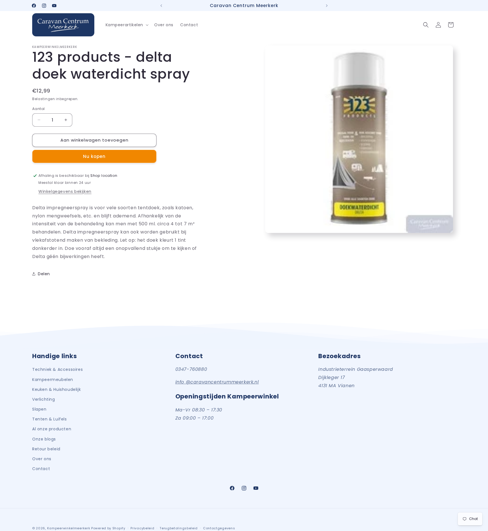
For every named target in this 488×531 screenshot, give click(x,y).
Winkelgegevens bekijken (64, 191)
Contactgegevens (219, 528)
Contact (41, 468)
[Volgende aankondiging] (327, 5)
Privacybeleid (142, 528)
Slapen (39, 409)
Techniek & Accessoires (57, 369)
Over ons (41, 458)
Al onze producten (51, 429)
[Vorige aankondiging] (161, 5)
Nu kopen (94, 156)
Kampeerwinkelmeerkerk (68, 528)
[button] (126, 25)
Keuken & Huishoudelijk (56, 389)
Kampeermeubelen (52, 379)
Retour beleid (46, 448)
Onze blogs (44, 439)
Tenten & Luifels (49, 419)
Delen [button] (44, 274)
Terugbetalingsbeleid (179, 528)
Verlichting (43, 399)
